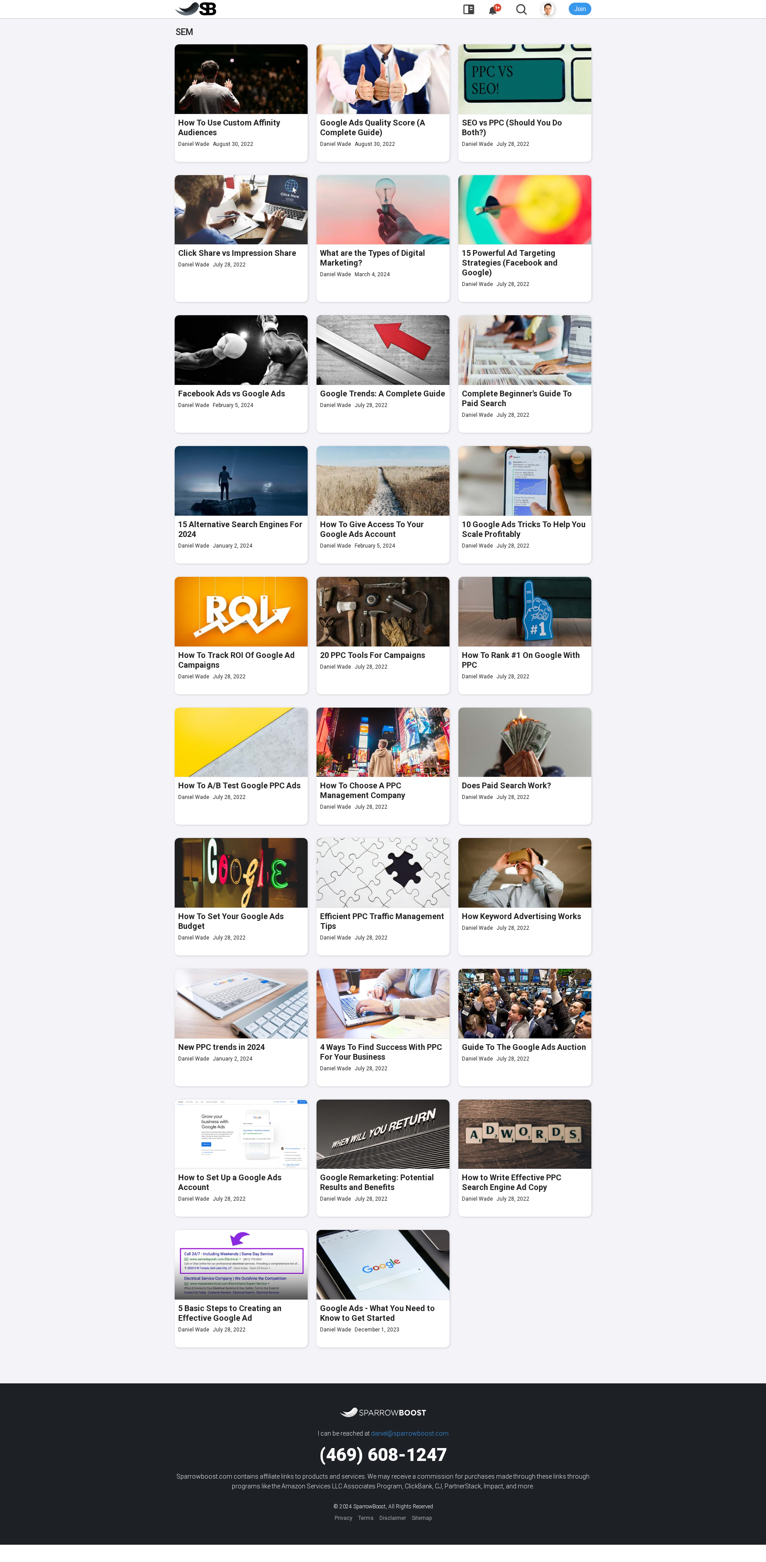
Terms (366, 1518)
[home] (196, 9)
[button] (495, 10)
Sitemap (422, 1518)
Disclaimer (392, 1518)
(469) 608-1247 (383, 1455)
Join (580, 8)
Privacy (343, 1518)
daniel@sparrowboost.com (410, 1433)
